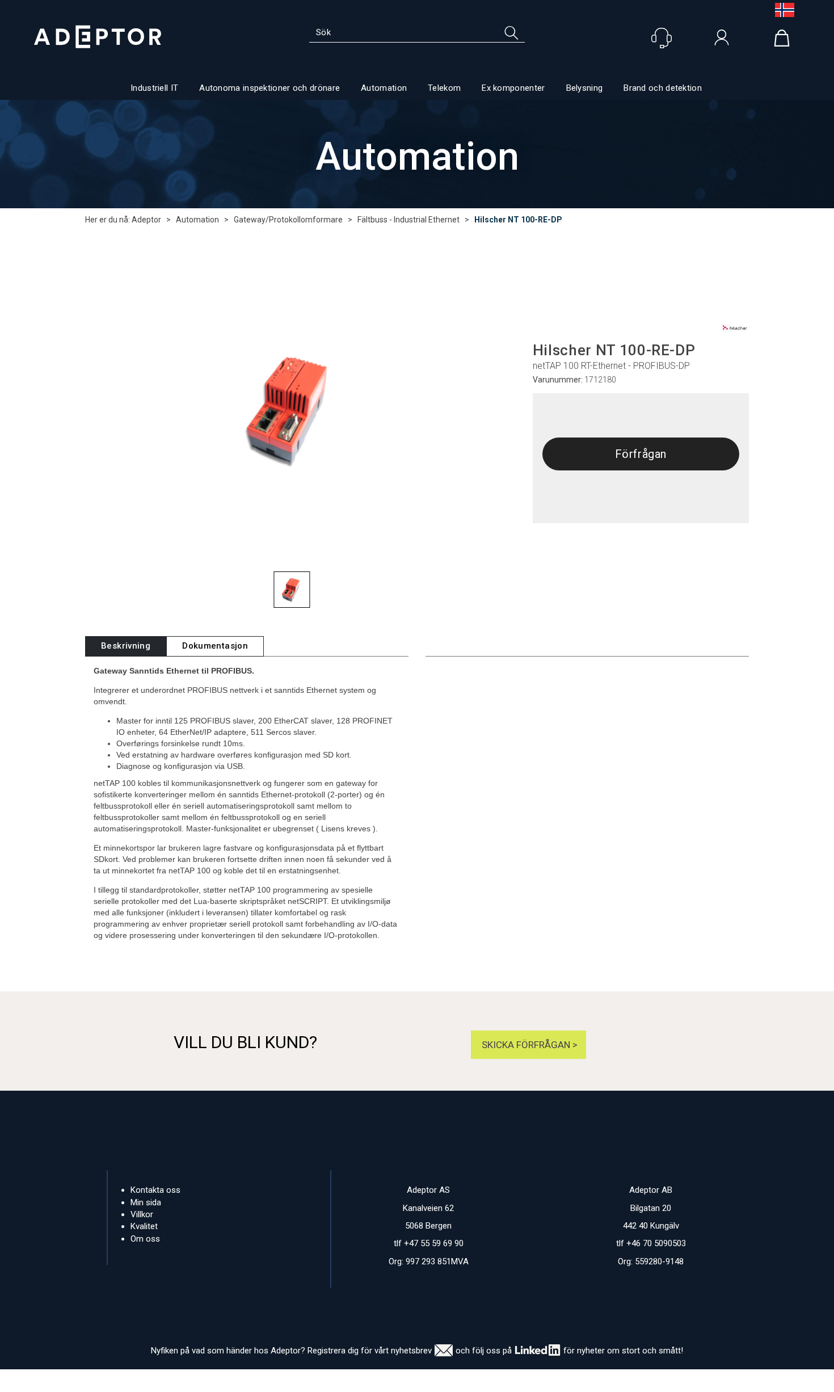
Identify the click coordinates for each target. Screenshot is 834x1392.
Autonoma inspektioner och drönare (269, 88)
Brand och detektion (663, 88)
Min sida (145, 1202)
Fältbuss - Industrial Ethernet (408, 219)
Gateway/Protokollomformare (288, 219)
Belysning (584, 88)
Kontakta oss (155, 1190)
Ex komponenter (513, 88)
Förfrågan (641, 454)
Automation (384, 88)
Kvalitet (144, 1226)
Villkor (141, 1214)
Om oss (145, 1239)
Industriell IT (154, 88)
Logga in (721, 40)
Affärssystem (465, 1380)
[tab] (125, 646)
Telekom (444, 88)
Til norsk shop (780, 10)
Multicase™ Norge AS (633, 1380)
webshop (523, 1380)
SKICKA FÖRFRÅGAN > (528, 1044)
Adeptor (146, 219)
